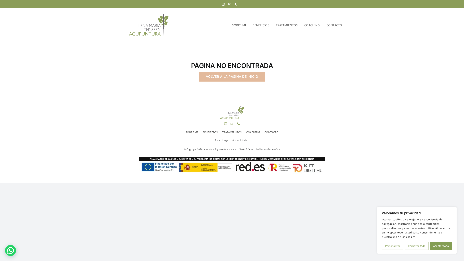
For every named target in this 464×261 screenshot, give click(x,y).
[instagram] (223, 4)
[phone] (236, 4)
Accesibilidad (240, 140)
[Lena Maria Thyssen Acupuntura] (148, 14)
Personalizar (392, 246)
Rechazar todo (416, 246)
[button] (10, 250)
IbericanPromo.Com (269, 149)
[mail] (229, 4)
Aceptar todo (441, 246)
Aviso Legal (222, 140)
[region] (417, 230)
